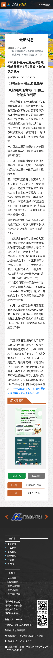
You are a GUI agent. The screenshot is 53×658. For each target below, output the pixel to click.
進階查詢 (11, 552)
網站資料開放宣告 (13, 605)
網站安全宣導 (11, 609)
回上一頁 (17, 475)
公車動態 (11, 548)
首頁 (12, 48)
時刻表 (10, 559)
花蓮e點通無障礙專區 (15, 630)
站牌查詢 (11, 555)
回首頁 (47, 4)
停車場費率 (12, 590)
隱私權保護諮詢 (12, 613)
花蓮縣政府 (19, 624)
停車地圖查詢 (14, 586)
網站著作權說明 (12, 601)
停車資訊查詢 (14, 594)
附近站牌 (11, 544)
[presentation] (6, 516)
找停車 (12, 572)
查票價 (10, 563)
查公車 (12, 538)
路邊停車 (11, 578)
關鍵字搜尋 (12, 582)
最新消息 (21, 48)
